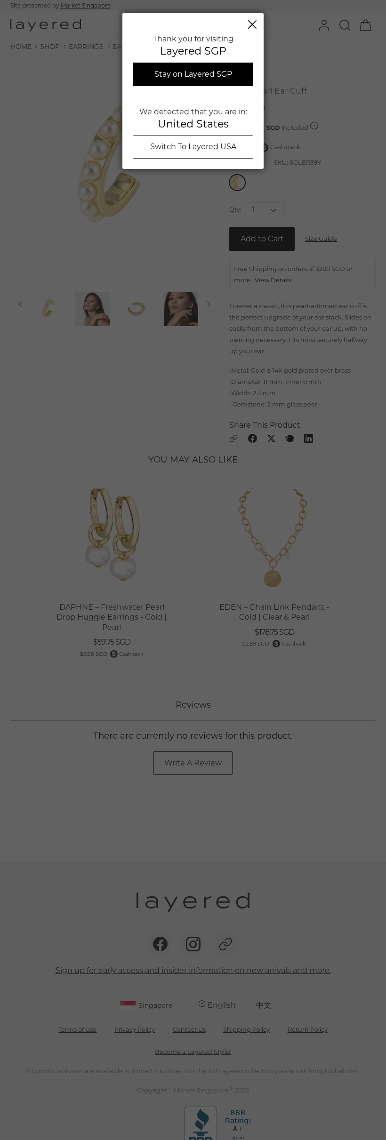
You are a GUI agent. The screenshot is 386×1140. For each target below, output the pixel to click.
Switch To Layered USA (193, 146)
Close (252, 24)
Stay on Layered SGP (193, 74)
